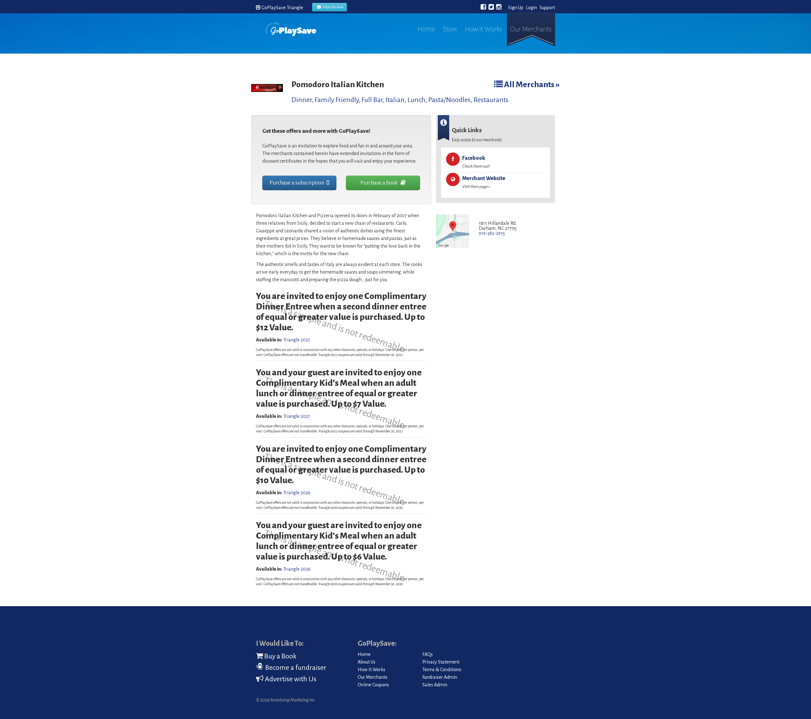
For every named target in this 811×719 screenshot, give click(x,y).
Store (450, 29)
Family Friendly (337, 100)
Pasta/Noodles (449, 100)
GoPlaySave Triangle (281, 7)
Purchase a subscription (297, 183)
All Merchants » (531, 84)
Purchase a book (380, 183)
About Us (366, 661)
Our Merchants (531, 29)
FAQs (427, 654)
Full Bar (372, 100)
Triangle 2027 (296, 339)
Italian (395, 100)
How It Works (483, 29)
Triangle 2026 (296, 492)
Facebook (476, 162)
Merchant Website (483, 182)
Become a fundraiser (295, 667)
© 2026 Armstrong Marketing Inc (285, 700)
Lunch (416, 100)
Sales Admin (434, 684)
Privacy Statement (440, 661)
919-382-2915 (492, 233)
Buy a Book (280, 656)
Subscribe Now (332, 7)
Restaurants (491, 100)
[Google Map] (452, 231)
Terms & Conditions (441, 669)
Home (426, 29)
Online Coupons (373, 684)
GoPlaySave (291, 35)
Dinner (301, 100)
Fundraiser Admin (439, 677)
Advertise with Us (290, 679)
